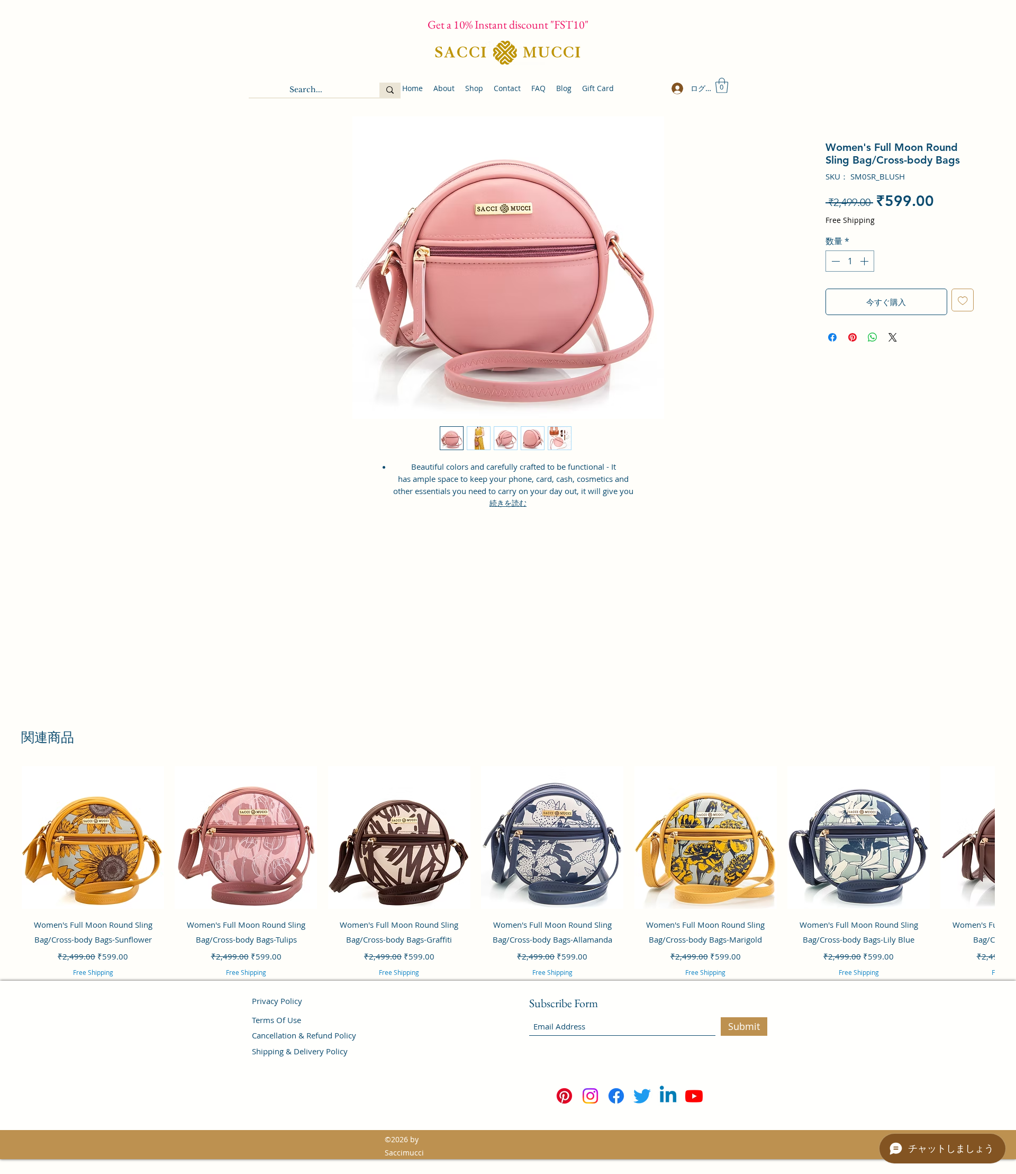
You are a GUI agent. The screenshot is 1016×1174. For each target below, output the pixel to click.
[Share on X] (892, 337)
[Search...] (390, 90)
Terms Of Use (276, 1020)
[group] (508, 886)
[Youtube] (694, 1096)
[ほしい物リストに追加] (962, 300)
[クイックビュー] (93, 837)
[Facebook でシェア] (832, 337)
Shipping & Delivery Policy (300, 1051)
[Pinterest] (564, 1096)
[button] (721, 85)
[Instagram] (590, 1096)
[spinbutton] (850, 261)
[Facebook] (616, 1096)
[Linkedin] (668, 1096)
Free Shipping (850, 220)
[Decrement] (834, 261)
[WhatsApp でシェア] (872, 337)
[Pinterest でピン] (852, 337)
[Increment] (865, 261)
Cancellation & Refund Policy (304, 1035)
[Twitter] (642, 1096)
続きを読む (508, 503)
